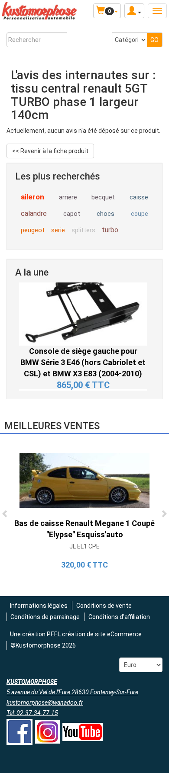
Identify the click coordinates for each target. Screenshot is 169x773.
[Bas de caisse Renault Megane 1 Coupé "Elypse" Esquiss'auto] (85, 479)
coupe (139, 213)
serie (58, 230)
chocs (105, 214)
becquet (103, 197)
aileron (32, 196)
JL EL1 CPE (84, 546)
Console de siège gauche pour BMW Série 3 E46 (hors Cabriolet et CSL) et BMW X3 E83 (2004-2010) (83, 351)
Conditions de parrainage (45, 616)
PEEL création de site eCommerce (94, 634)
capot (71, 214)
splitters (83, 230)
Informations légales (39, 605)
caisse (139, 197)
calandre (34, 213)
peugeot (33, 230)
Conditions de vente (104, 605)
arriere (68, 197)
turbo (110, 230)
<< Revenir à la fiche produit (50, 151)
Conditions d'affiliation (119, 616)
